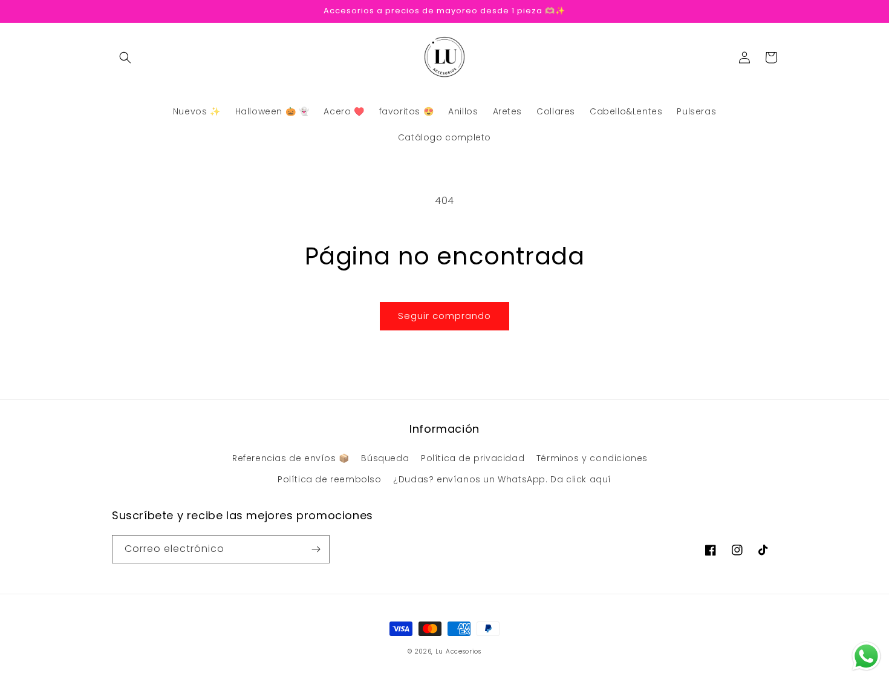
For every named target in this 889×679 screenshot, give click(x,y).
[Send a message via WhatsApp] (866, 656)
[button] (125, 57)
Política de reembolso (330, 479)
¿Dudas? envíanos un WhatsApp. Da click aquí (502, 479)
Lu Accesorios (458, 651)
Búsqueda (385, 458)
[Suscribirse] (315, 549)
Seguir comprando (444, 315)
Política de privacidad (472, 458)
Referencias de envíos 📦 (291, 458)
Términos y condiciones (592, 458)
